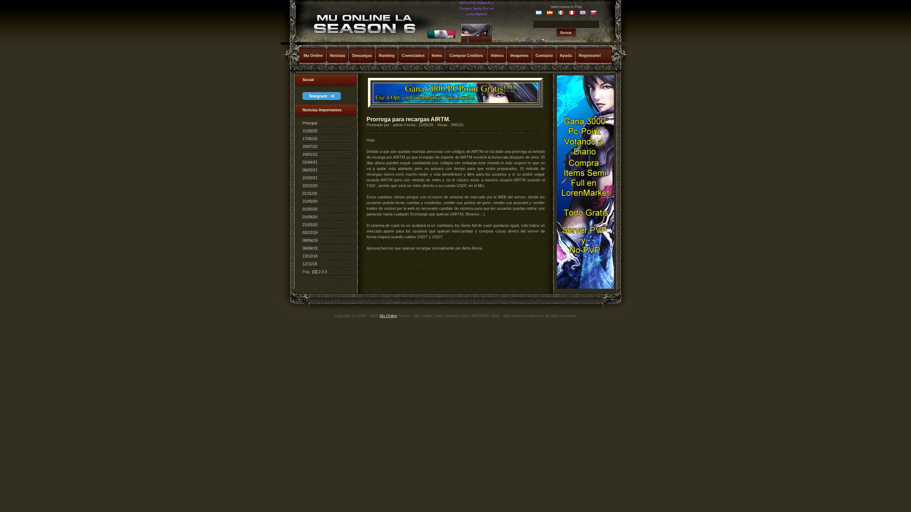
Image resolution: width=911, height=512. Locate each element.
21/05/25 (309, 131)
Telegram (318, 95)
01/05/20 (309, 209)
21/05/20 (309, 201)
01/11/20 (309, 193)
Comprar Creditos (466, 55)
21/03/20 (309, 225)
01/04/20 (309, 217)
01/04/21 (309, 162)
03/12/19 (309, 232)
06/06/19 (309, 248)
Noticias (337, 55)
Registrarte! (590, 55)
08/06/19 (309, 240)
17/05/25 (309, 139)
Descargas (362, 55)
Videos (497, 55)
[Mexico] (441, 37)
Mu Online (313, 55)
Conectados (413, 55)
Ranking (387, 55)
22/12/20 (309, 185)
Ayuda (566, 55)
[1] (314, 272)
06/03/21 (309, 170)
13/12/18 (309, 256)
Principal (309, 123)
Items (437, 55)
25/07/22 (309, 146)
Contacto (544, 55)
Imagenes (519, 55)
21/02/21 (309, 178)
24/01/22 (309, 154)
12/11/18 (309, 264)
